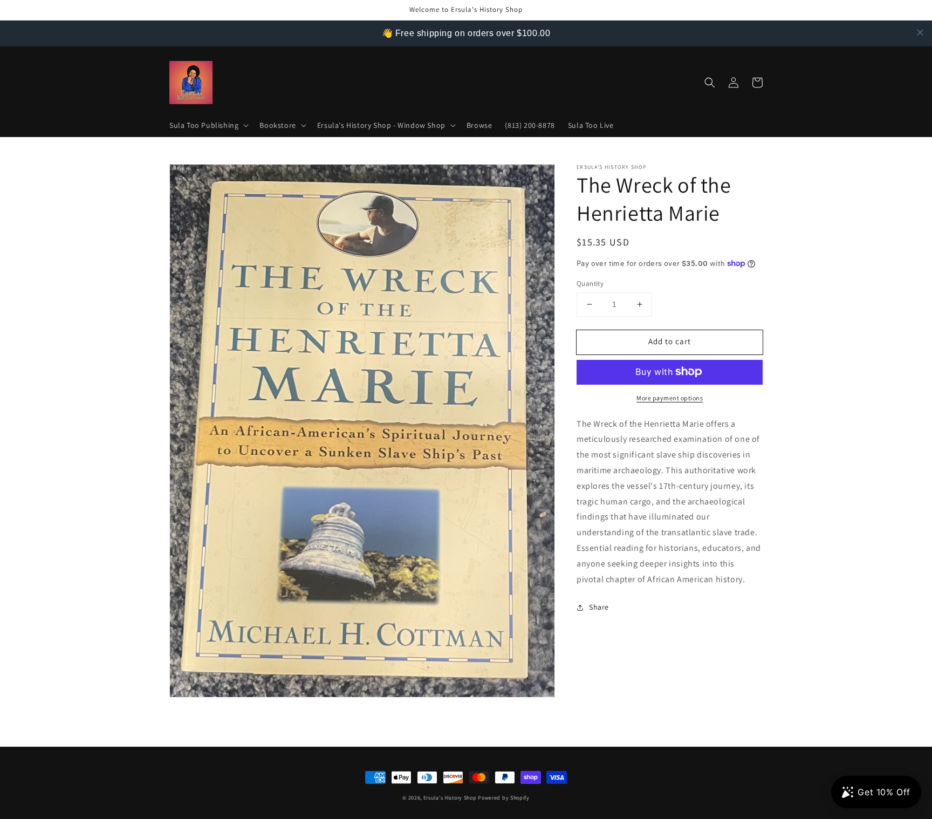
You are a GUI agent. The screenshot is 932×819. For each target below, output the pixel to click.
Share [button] (599, 607)
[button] (208, 125)
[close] (920, 32)
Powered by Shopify (504, 797)
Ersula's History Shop (450, 797)
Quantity (590, 283)
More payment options (669, 397)
